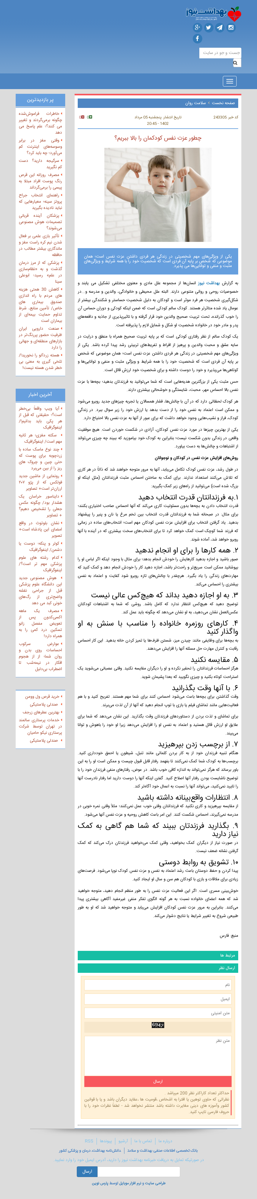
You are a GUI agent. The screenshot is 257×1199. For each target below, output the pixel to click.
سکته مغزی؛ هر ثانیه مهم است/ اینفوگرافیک (40, 438)
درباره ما (165, 1141)
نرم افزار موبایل (130, 1183)
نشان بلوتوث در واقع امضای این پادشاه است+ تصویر (40, 529)
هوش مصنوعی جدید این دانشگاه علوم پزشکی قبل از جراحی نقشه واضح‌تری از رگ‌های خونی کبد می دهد (40, 591)
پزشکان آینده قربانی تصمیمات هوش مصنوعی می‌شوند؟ (40, 222)
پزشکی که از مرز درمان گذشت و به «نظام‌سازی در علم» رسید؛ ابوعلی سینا (40, 272)
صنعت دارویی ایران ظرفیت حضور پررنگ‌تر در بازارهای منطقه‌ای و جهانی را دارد (40, 338)
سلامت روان (195, 103)
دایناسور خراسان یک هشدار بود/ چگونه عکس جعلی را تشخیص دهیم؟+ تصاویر (40, 506)
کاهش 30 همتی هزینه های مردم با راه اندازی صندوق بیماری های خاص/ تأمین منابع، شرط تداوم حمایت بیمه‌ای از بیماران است (40, 305)
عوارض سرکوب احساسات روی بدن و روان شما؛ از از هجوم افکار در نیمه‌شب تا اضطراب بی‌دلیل (40, 657)
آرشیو (123, 1141)
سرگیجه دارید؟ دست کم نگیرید (40, 164)
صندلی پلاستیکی (44, 704)
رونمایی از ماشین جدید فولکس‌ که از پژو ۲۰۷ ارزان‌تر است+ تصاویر (40, 482)
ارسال (87, 1171)
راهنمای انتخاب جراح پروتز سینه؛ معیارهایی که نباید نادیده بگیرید (40, 201)
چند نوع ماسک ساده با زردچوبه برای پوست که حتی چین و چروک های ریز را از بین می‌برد (40, 459)
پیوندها (106, 1141)
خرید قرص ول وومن (42, 696)
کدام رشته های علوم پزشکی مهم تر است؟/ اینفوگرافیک (40, 564)
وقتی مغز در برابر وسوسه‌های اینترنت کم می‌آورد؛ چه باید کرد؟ (40, 147)
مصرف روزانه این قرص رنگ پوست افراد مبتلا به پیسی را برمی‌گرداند (40, 181)
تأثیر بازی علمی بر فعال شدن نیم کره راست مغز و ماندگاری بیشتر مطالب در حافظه (40, 245)
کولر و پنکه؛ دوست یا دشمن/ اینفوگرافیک (40, 546)
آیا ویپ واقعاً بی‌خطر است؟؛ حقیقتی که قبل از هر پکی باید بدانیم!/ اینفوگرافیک (40, 418)
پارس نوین (100, 1183)
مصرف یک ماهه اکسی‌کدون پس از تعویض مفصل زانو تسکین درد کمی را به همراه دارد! (40, 624)
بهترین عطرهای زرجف (41, 712)
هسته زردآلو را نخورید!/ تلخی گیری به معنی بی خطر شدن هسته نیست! (40, 361)
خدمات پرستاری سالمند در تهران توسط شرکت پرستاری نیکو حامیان (40, 726)
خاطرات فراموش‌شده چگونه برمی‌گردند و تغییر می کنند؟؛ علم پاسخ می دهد (40, 123)
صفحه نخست (223, 103)
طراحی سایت (155, 1183)
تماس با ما (143, 1141)
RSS (89, 1141)
